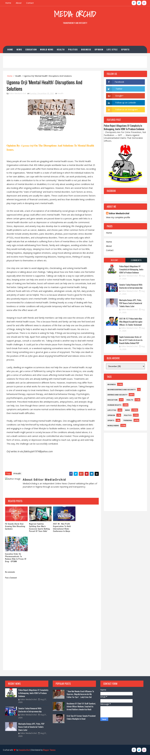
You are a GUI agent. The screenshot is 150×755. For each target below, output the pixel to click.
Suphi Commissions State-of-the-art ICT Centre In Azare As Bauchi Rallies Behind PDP (131, 340)
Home (8, 2)
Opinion (99, 49)
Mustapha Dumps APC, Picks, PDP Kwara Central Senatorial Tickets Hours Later (130, 303)
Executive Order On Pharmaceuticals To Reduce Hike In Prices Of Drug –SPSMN (15, 557)
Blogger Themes (49, 749)
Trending (127, 420)
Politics (73, 49)
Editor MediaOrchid (119, 213)
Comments (136, 260)
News (19, 49)
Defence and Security (117, 395)
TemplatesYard (24, 749)
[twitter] (139, 3)
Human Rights (16, 56)
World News (46, 49)
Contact (30, 2)
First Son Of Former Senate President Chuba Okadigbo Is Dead (81, 717)
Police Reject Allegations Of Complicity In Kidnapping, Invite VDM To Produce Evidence (124, 127)
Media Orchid (75, 14)
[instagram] (144, 3)
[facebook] (134, 3)
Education (31, 49)
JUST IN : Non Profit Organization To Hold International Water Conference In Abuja (62, 527)
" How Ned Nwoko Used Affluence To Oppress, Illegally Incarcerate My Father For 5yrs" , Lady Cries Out (80, 694)
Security (33, 56)
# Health (17, 473)
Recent (114, 260)
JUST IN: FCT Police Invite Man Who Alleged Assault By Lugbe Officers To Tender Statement (130, 321)
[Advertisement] (75, 35)
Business (86, 49)
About (19, 2)
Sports (125, 49)
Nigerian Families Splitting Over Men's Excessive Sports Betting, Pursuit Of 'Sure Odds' (39, 527)
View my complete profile (118, 217)
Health (61, 49)
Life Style (112, 49)
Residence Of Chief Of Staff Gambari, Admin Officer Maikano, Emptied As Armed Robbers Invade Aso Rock (81, 706)
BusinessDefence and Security (121, 389)
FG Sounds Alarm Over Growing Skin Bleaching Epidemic (15, 526)
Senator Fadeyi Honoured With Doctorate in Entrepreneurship (131, 286)
